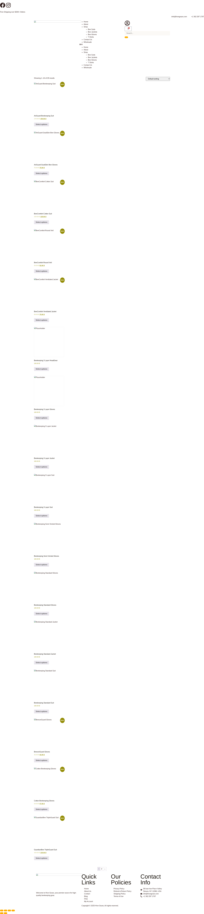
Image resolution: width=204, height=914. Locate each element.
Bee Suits (91, 29)
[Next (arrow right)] (5, 913)
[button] (102, 44)
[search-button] (126, 37)
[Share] (9, 910)
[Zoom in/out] (1, 910)
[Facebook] (2, 5)
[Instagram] (8, 5)
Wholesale (88, 42)
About (86, 24)
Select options (41, 124)
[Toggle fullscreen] (5, 910)
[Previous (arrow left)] (1, 913)
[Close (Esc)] (13, 910)
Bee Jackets (92, 32)
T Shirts (91, 37)
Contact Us (88, 39)
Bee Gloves (92, 34)
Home (86, 22)
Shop (86, 27)
